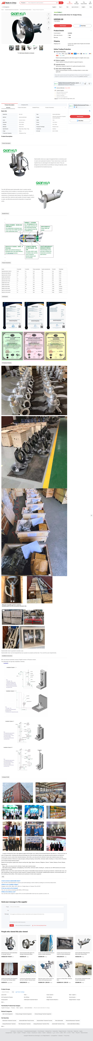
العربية (54, 1032)
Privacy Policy (66, 1035)
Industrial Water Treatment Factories (44, 1020)
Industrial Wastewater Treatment (73, 1020)
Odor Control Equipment (7, 1014)
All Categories (6, 7)
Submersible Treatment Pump (58, 1023)
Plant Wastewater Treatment (25, 1023)
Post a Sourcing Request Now (39, 925)
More (2, 1026)
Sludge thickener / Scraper (74, 999)
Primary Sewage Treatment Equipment (24, 1014)
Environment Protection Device (25, 9)
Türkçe (73, 1032)
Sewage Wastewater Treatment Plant (41, 1023)
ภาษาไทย (68, 1032)
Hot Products (13, 1031)
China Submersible (59, 1020)
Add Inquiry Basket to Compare (26, 53)
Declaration (60, 1035)
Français (28, 1032)
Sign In (56, 98)
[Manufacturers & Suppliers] (8, 2)
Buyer (60, 7)
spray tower (3, 994)
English (14, 1032)
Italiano (39, 1032)
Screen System (72, 997)
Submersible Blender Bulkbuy (73, 1023)
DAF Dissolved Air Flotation (7, 997)
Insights (80, 1031)
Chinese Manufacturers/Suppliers (30, 1031)
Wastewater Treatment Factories (9, 1020)
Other (25, 994)
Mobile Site (76, 1031)
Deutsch (44, 1032)
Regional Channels (62, 1031)
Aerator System (49, 994)
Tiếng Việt (78, 1032)
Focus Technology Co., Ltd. (38, 1035)
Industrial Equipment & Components (11, 9)
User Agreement (54, 1035)
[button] (63, 107)
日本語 (61, 1032)
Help (67, 7)
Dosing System (4, 999)
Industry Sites (55, 1031)
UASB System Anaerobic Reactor (31, 999)
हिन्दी (65, 1032)
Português (24, 1032)
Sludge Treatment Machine (52, 999)
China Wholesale (41, 1031)
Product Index (70, 1031)
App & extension (75, 7)
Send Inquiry (63, 25)
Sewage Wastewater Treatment (9, 1023)
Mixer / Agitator (72, 994)
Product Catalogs (20, 992)
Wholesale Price (48, 1031)
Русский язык (34, 1032)
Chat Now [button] (83, 25)
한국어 (57, 1032)
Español (18, 1032)
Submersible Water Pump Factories (26, 1020)
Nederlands (49, 1032)
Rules (91, 7)
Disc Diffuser (26, 997)
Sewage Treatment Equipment (38, 9)
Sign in (90, 3)
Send (12, 925)
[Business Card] (89, 110)
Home (2, 9)
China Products (20, 1031)
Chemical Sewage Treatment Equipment (43, 1014)
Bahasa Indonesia (84, 1032)
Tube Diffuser (49, 997)
